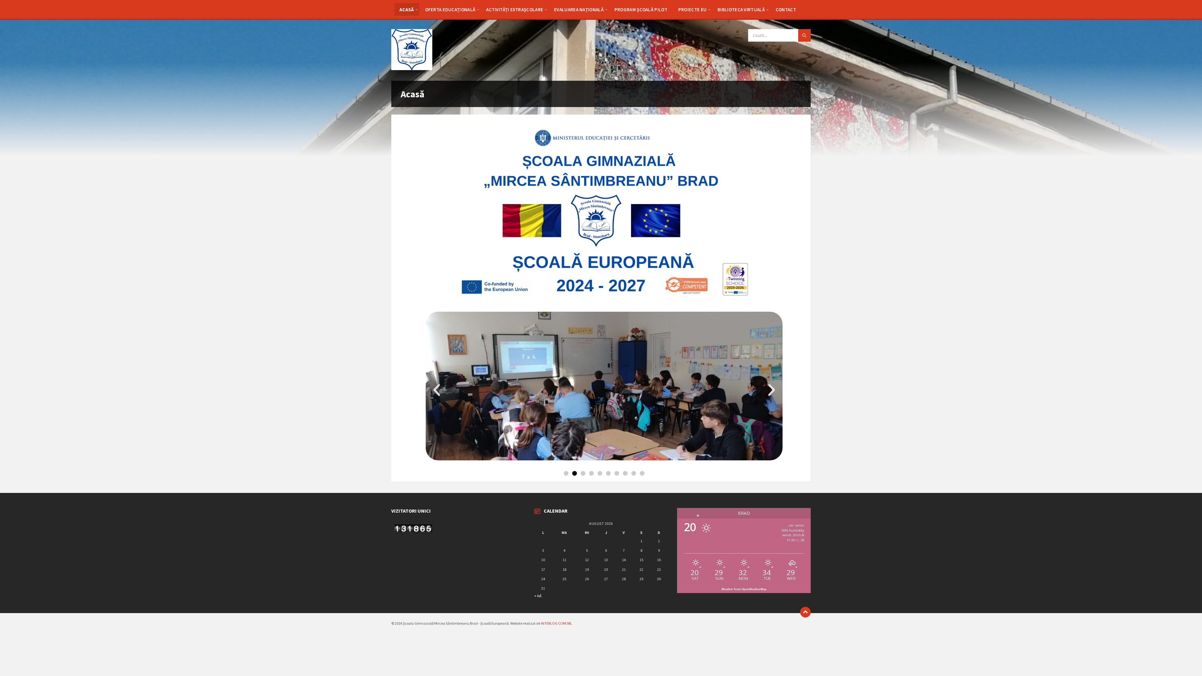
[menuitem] (406, 9)
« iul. (538, 595)
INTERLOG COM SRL (556, 623)
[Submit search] (804, 35)
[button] (436, 390)
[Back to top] (805, 612)
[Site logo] (411, 68)
